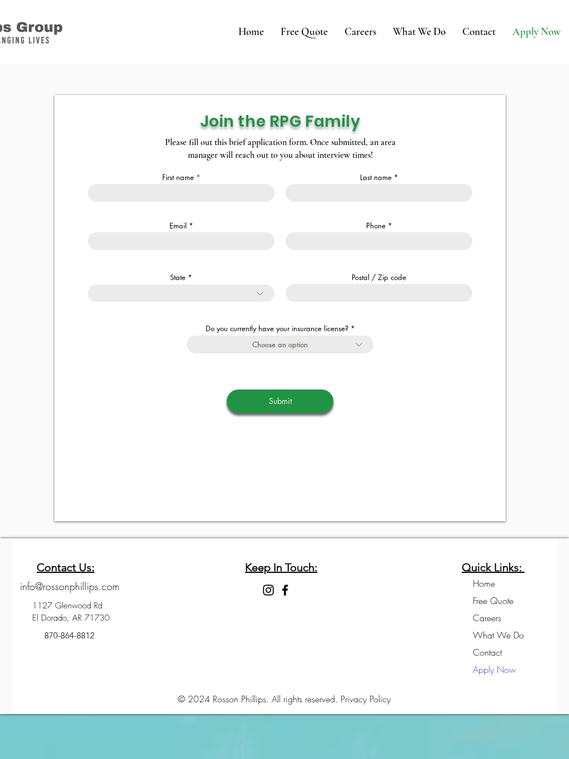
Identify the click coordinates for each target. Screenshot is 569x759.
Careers (487, 618)
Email (178, 225)
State (179, 277)
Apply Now (494, 669)
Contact (487, 652)
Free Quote (493, 601)
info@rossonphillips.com (69, 586)
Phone (376, 225)
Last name (376, 177)
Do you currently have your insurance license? (277, 328)
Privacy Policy (366, 699)
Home (484, 583)
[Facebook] (285, 590)
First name (178, 177)
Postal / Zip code (379, 277)
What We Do (497, 635)
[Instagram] (268, 590)
